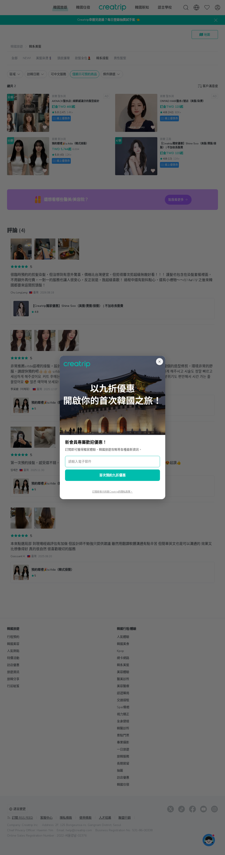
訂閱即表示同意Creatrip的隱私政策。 (112, 491)
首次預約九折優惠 (112, 475)
